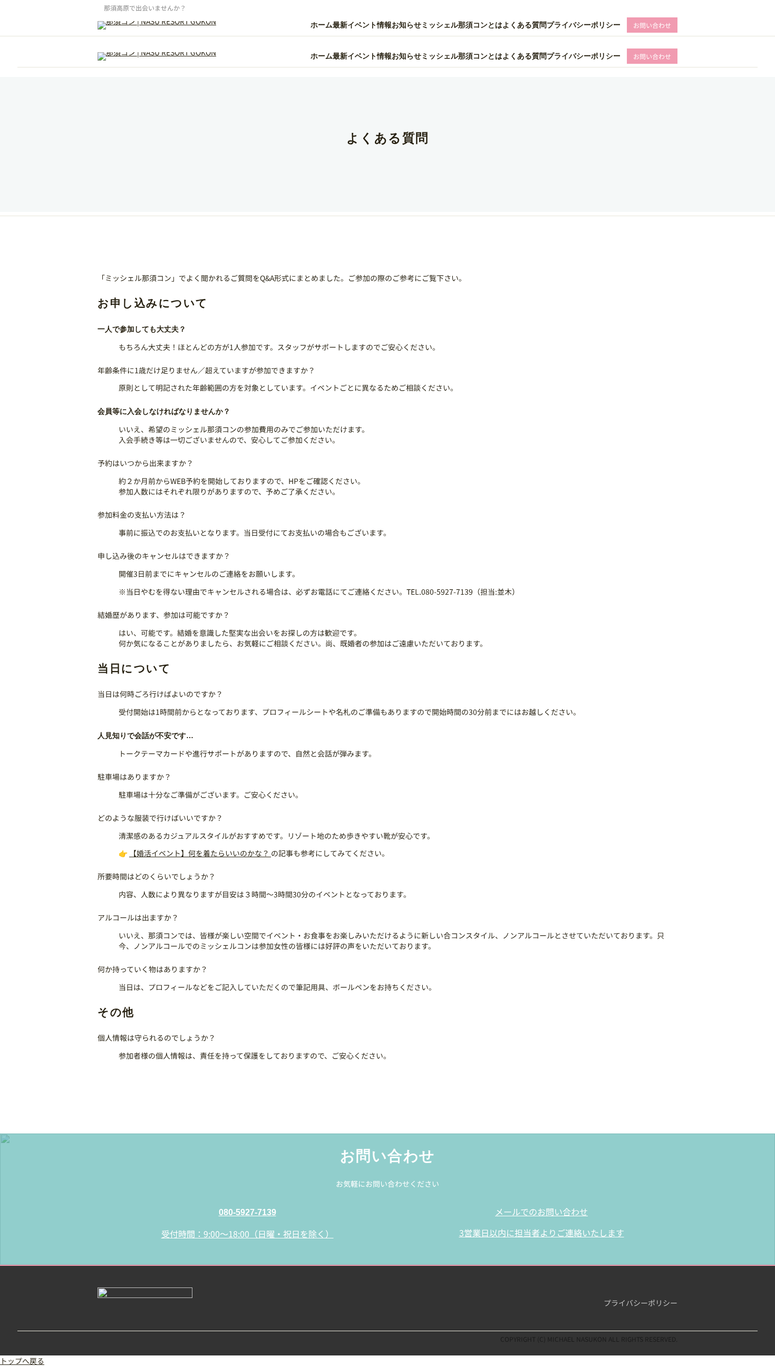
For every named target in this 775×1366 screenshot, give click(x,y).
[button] (247, 1227)
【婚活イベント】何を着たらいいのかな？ (200, 853)
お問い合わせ (652, 25)
